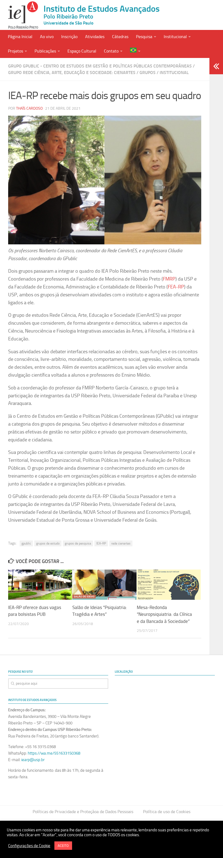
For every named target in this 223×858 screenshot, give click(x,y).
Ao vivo (47, 36)
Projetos (15, 51)
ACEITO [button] (63, 846)
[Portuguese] (135, 51)
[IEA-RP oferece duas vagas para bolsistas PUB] (40, 585)
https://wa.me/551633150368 (54, 753)
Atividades (94, 36)
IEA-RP (101, 543)
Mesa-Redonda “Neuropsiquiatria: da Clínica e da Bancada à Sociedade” (164, 614)
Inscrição (69, 36)
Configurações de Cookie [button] (29, 845)
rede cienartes (121, 543)
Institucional (175, 36)
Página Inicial (20, 36)
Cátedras (120, 36)
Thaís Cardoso (29, 108)
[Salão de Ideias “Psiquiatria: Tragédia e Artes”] (104, 585)
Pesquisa (144, 36)
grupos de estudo (48, 543)
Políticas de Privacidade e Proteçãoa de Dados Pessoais (83, 811)
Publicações (45, 51)
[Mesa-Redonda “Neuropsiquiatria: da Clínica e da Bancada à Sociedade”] (169, 585)
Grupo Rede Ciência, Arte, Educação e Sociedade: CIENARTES (71, 72)
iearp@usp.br (33, 759)
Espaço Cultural (81, 51)
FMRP (169, 279)
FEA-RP (176, 287)
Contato (111, 51)
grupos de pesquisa (78, 543)
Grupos (148, 72)
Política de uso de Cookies (166, 811)
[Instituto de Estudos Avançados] (23, 15)
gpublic (26, 543)
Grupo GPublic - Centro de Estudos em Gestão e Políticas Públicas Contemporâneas (100, 66)
